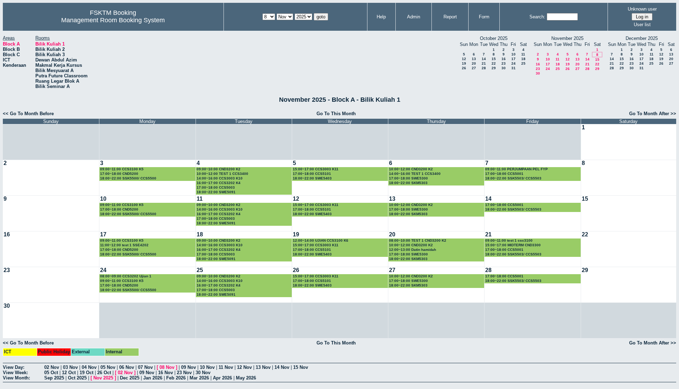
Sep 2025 (54, 378)
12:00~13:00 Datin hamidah (412, 250)
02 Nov (51, 367)
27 (474, 68)
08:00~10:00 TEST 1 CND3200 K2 (417, 240)
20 (474, 63)
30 (503, 68)
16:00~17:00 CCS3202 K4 (218, 183)
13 (474, 59)
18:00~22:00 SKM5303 (408, 183)
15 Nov (300, 367)
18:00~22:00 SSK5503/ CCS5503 (513, 178)
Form (484, 16)
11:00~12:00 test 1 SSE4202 (124, 245)
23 (503, 63)
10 (513, 54)
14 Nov (281, 367)
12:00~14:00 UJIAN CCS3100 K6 (320, 240)
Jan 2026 (152, 378)
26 (464, 68)
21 (484, 63)
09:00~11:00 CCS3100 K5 (122, 169)
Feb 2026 (176, 378)
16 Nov (165, 372)
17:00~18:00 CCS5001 (504, 174)
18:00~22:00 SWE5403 (312, 178)
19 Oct (86, 372)
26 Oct (104, 372)
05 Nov (107, 367)
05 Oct (51, 372)
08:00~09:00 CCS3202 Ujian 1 (125, 276)
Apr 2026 (222, 378)
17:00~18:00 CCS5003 (216, 187)
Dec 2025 (129, 378)
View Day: (13, 367)
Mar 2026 (199, 378)
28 (484, 68)
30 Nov (203, 372)
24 (513, 63)
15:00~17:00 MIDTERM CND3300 (513, 245)
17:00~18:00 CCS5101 (312, 174)
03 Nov (70, 367)
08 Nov (166, 367)
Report (450, 16)
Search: (537, 16)
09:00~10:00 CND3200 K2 (218, 169)
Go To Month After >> (652, 113)
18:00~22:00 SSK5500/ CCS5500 (128, 178)
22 (494, 63)
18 (523, 59)
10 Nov (207, 367)
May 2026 (246, 378)
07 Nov (145, 367)
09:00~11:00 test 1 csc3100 (509, 240)
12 (464, 59)
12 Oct (69, 372)
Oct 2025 (77, 378)
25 (523, 63)
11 (523, 54)
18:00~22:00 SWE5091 (216, 192)
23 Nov (184, 372)
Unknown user (642, 9)
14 (484, 59)
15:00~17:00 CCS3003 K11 (315, 169)
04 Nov (89, 367)
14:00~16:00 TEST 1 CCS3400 (415, 174)
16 (503, 59)
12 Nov (244, 367)
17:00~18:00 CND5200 (119, 174)
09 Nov (188, 367)
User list (642, 24)
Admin (413, 16)
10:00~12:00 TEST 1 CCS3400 (222, 174)
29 (494, 68)
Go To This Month (336, 113)
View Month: (16, 378)
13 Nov (263, 367)
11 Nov (226, 367)
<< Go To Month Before (28, 113)
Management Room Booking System (113, 20)
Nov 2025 (103, 378)
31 (513, 68)
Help (381, 16)
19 (464, 63)
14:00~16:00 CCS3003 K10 (220, 178)
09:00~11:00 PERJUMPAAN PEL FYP (516, 169)
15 (494, 59)
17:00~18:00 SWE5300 (408, 178)
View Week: (15, 372)
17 (513, 59)
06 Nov (126, 367)
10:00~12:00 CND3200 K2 (411, 169)
